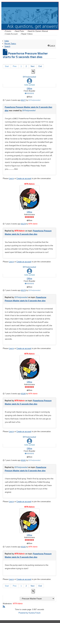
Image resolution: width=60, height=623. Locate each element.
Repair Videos (27, 34)
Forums (8, 31)
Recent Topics (10, 44)
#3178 (23, 224)
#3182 (23, 547)
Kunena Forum (34, 613)
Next (32, 66)
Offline (29, 88)
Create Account (11, 34)
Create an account (23, 178)
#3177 (23, 100)
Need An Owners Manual (38, 31)
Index (6, 41)
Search (7, 46)
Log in (11, 178)
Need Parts (19, 31)
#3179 (23, 290)
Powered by (23, 613)
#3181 (23, 460)
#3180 (23, 394)
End (40, 66)
